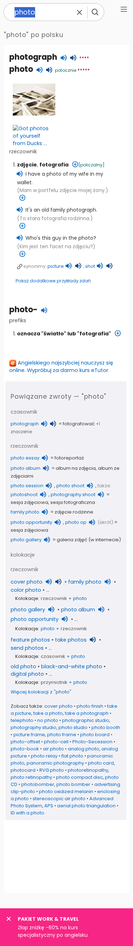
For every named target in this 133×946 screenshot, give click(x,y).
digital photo (27, 673)
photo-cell (56, 741)
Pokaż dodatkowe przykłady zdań (53, 281)
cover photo (27, 581)
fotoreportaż (69, 458)
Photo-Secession (92, 741)
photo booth (106, 727)
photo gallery (26, 539)
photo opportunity (31, 522)
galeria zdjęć (72, 539)
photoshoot (24, 494)
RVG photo (51, 770)
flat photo (72, 756)
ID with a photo (27, 812)
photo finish (90, 706)
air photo (53, 748)
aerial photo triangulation (86, 805)
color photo (26, 590)
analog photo (83, 748)
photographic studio (85, 720)
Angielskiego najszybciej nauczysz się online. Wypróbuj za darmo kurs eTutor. (61, 366)
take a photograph (87, 713)
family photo (25, 512)
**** (84, 58)
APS (48, 805)
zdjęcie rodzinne (74, 512)
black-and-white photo (71, 666)
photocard (23, 770)
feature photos (30, 639)
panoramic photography (55, 763)
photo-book (25, 748)
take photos (71, 639)
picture (56, 266)
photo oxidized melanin (66, 791)
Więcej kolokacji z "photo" (41, 692)
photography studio (33, 727)
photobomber (37, 784)
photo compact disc (79, 777)
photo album (25, 468)
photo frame (61, 734)
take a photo (48, 713)
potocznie (65, 70)
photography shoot (73, 494)
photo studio (73, 727)
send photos (27, 648)
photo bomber (73, 784)
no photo (47, 720)
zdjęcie (27, 164)
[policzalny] (91, 165)
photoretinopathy (88, 770)
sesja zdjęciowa (29, 502)
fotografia (53, 164)
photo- (23, 309)
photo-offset (25, 741)
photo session (27, 485)
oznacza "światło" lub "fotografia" (64, 333)
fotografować (79, 423)
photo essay (25, 458)
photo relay (44, 756)
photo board (95, 734)
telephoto (22, 720)
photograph (33, 57)
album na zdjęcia (76, 468)
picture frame (29, 734)
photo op (76, 522)
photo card (101, 763)
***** (83, 70)
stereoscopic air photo (59, 798)
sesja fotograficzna (72, 502)
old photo (23, 666)
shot (90, 266)
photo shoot (70, 485)
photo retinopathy (31, 777)
